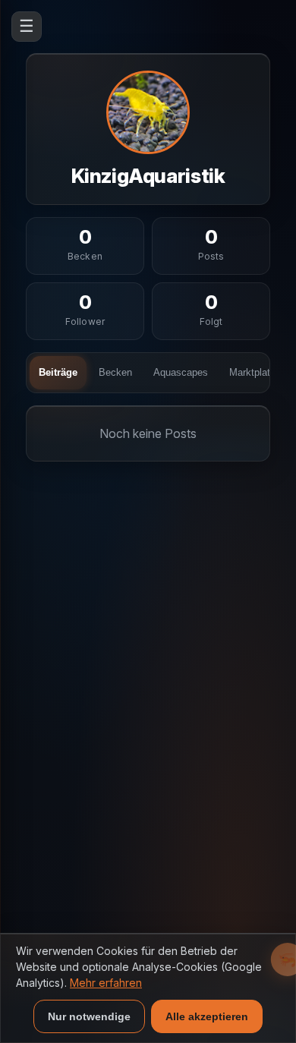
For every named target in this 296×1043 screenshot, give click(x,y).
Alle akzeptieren (206, 1016)
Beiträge (58, 372)
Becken (115, 372)
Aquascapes (180, 372)
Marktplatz (252, 372)
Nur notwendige (89, 1016)
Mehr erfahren (106, 982)
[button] (85, 246)
